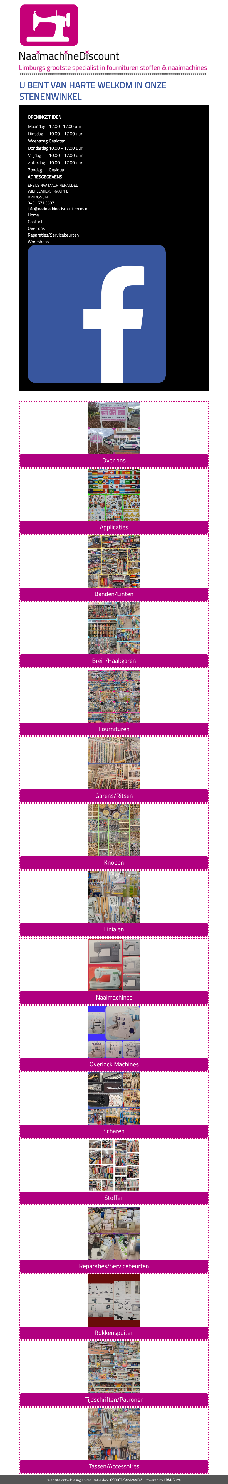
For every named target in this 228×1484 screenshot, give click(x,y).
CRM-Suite (172, 1480)
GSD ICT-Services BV (126, 1480)
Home (33, 214)
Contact (35, 221)
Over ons (36, 228)
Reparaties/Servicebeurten (53, 235)
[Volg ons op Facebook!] (97, 313)
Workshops (38, 241)
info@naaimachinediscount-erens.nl (58, 208)
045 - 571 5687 (41, 203)
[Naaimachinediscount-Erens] (49, 24)
